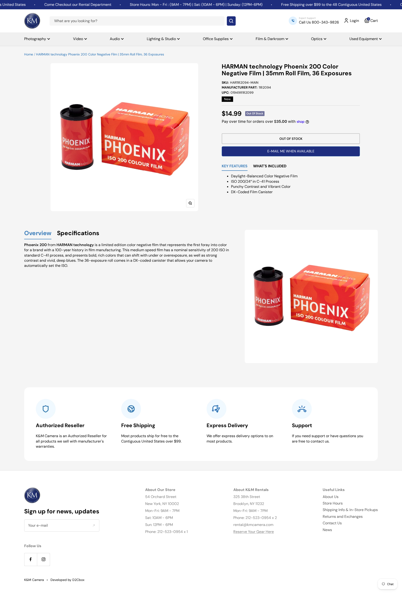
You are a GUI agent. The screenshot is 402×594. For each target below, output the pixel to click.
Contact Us (332, 523)
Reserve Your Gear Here (253, 531)
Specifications (78, 233)
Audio (115, 38)
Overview (37, 233)
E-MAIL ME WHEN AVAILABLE (290, 151)
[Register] (94, 525)
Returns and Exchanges (343, 516)
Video (78, 38)
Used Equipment (363, 38)
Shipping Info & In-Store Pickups (350, 509)
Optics (316, 38)
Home (28, 54)
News (327, 529)
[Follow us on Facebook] (30, 559)
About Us (330, 496)
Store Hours (333, 503)
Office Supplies (216, 38)
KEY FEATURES (235, 166)
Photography (35, 38)
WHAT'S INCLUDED (269, 166)
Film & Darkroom (270, 38)
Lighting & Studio (161, 38)
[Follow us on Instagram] (43, 559)
